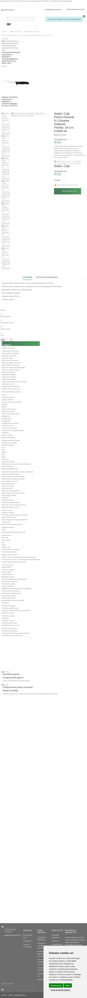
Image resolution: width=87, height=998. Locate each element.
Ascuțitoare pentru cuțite (11, 440)
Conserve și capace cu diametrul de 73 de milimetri (21, 560)
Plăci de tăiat (6, 567)
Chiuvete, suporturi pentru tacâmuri (15, 515)
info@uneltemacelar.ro (53, 10)
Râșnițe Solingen (8, 445)
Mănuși (4, 407)
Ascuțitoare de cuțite (9, 443)
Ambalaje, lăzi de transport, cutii (13, 532)
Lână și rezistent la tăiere (11, 414)
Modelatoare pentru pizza (11, 593)
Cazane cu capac (8, 616)
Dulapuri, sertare (8, 513)
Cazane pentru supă (9, 623)
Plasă (4, 530)
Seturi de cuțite (7, 358)
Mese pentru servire (9, 517)
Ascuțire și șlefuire (8, 437)
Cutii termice (6, 535)
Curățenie (5, 603)
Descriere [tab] (27, 277)
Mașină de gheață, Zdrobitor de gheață (16, 588)
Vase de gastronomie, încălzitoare (14, 520)
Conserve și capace (9, 552)
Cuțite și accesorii (8, 348)
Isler (3, 450)
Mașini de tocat (7, 488)
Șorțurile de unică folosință (11, 402)
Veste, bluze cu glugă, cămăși (13, 430)
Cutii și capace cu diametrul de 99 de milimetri (19, 557)
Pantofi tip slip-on (8, 426)
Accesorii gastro (8, 565)
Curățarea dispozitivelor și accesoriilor (16, 610)
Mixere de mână (8, 486)
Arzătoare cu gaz (8, 621)
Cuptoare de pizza (9, 596)
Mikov (4, 457)
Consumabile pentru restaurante (14, 562)
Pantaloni (5, 433)
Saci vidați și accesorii (10, 481)
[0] (46, 25)
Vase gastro (6, 522)
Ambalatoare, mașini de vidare (13, 479)
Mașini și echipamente (10, 469)
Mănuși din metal (8, 411)
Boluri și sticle (6, 572)
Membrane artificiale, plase (12, 524)
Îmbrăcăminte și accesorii (11, 392)
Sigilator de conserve (9, 555)
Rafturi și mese (7, 510)
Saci (3, 542)
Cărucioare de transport (11, 549)
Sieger (4, 452)
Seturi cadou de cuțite (10, 360)
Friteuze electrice (8, 586)
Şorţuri (4, 395)
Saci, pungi (6, 540)
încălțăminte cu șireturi (10, 423)
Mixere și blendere (8, 484)
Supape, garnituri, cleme (11, 474)
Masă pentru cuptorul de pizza (13, 600)
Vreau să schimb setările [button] (60, 990)
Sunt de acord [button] (56, 985)
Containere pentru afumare (12, 635)
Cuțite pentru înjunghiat (10, 353)
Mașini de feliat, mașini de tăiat (13, 476)
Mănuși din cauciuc (9, 409)
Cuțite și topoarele (8, 372)
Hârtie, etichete (7, 574)
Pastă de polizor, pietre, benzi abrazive (16, 464)
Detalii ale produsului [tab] (46, 277)
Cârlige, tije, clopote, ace (11, 389)
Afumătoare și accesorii (10, 625)
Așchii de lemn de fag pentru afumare (16, 633)
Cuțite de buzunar (8, 384)
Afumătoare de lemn (9, 628)
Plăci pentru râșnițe (9, 495)
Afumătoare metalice (10, 631)
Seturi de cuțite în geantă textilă (13, 367)
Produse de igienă (8, 606)
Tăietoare (5, 498)
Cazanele (5, 618)
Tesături (5, 404)
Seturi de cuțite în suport (10, 370)
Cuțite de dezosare (9, 356)
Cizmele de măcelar (9, 428)
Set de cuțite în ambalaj (10, 365)
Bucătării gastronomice (10, 507)
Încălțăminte (6, 418)
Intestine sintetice (8, 527)
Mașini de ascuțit (8, 462)
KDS (3, 455)
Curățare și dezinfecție (10, 608)
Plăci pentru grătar (8, 584)
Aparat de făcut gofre (10, 581)
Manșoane (6, 416)
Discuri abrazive (7, 466)
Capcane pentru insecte (11, 502)
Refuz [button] (68, 985)
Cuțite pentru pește (9, 379)
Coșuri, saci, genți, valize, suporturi (14, 382)
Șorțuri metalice (7, 400)
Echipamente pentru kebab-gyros (14, 579)
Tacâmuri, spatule (8, 570)
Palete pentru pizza (9, 598)
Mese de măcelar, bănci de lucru (14, 505)
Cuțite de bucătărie (9, 375)
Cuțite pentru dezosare (10, 351)
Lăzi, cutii (5, 538)
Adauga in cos (69, 191)
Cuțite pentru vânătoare (10, 386)
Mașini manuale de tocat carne (13, 493)
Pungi (4, 545)
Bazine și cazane (8, 613)
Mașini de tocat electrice (11, 491)
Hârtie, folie (6, 547)
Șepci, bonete (7, 435)
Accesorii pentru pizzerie (11, 591)
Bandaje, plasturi (8, 577)
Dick (3, 447)
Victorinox (5, 459)
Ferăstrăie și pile (8, 500)
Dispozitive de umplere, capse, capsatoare (18, 472)
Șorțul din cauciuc (8, 397)
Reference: (58, 135)
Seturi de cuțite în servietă (11, 363)
